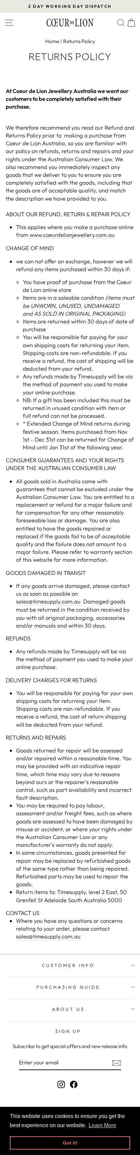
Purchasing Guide (68, 987)
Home (52, 41)
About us (68, 1009)
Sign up (68, 1031)
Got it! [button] (70, 1142)
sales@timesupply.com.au (48, 601)
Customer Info (68, 965)
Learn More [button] (102, 1125)
